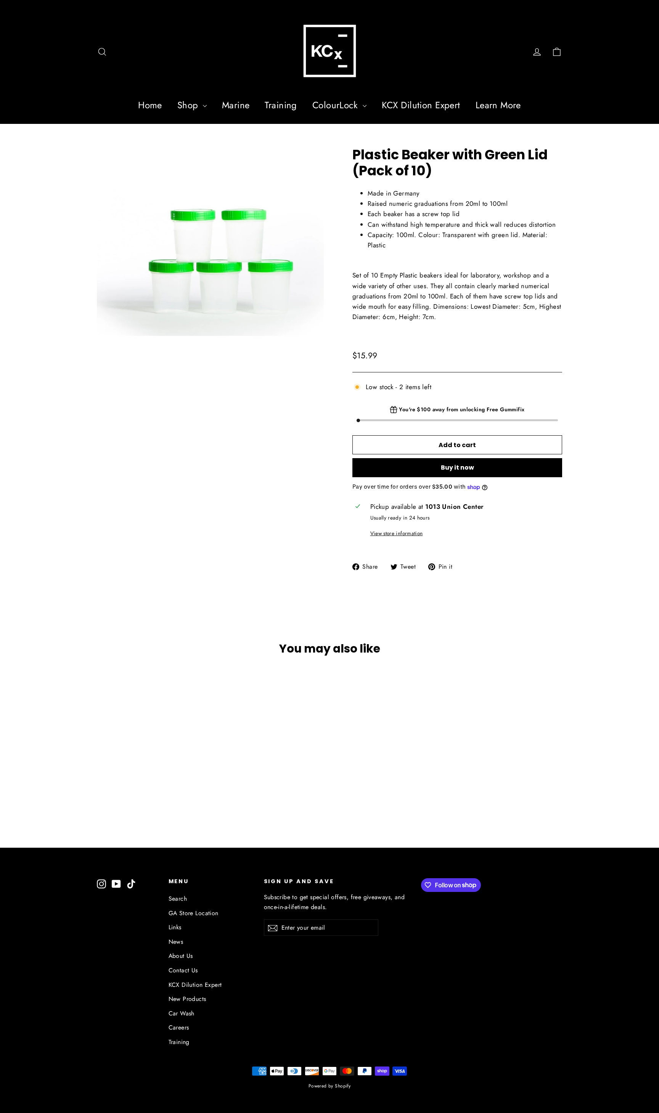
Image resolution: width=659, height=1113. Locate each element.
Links (175, 927)
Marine (236, 105)
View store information (396, 533)
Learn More (498, 105)
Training (281, 105)
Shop (189, 105)
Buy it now (457, 467)
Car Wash (181, 1013)
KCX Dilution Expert (421, 105)
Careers (179, 1027)
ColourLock (336, 105)
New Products (187, 998)
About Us (181, 955)
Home (150, 105)
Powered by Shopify (330, 1086)
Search (178, 898)
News (176, 941)
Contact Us (183, 970)
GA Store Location (194, 913)
